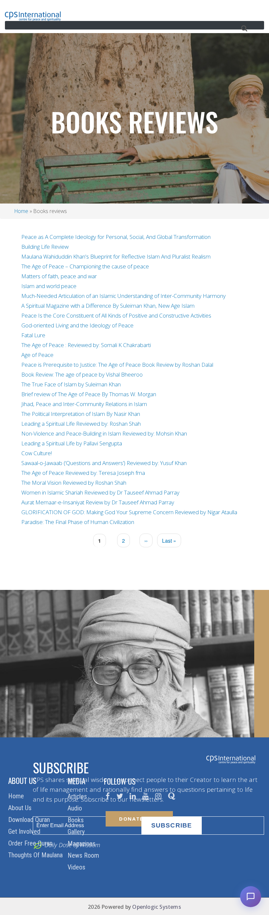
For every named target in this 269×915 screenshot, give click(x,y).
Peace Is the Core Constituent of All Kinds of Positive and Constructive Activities (116, 315)
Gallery (77, 831)
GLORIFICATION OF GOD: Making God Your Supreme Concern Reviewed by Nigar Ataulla (129, 512)
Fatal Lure (33, 335)
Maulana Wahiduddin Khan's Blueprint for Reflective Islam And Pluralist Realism (116, 256)
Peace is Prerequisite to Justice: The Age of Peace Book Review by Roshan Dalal (117, 364)
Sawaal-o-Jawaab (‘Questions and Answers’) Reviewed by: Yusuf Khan (104, 463)
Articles (78, 796)
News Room (84, 855)
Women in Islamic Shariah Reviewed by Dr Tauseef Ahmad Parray (100, 492)
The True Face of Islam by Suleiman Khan (71, 384)
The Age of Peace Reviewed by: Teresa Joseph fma (83, 473)
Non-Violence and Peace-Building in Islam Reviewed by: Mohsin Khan (104, 433)
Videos (77, 867)
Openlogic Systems (156, 906)
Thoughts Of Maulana (36, 855)
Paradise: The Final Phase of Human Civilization (77, 522)
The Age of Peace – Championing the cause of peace (85, 266)
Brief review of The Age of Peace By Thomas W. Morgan (88, 394)
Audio (75, 808)
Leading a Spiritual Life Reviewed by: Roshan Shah (81, 423)
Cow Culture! (36, 453)
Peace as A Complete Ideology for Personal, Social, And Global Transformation (116, 237)
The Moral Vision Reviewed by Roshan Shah (73, 482)
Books (76, 820)
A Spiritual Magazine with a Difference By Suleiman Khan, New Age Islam (108, 305)
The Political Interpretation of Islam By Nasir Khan (80, 414)
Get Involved (25, 831)
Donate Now (139, 818)
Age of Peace (37, 355)
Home (21, 211)
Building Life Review (45, 246)
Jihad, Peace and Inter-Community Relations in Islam (84, 404)
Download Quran (30, 819)
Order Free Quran (31, 843)
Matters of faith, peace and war (59, 276)
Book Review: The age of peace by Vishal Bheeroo (82, 374)
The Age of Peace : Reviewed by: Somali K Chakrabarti (86, 345)
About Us (20, 808)
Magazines (82, 843)
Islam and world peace (48, 286)
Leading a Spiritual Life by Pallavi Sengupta (71, 443)
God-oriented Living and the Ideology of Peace (77, 325)
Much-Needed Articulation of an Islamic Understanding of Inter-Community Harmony (123, 296)
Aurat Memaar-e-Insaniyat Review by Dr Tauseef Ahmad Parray (97, 502)
